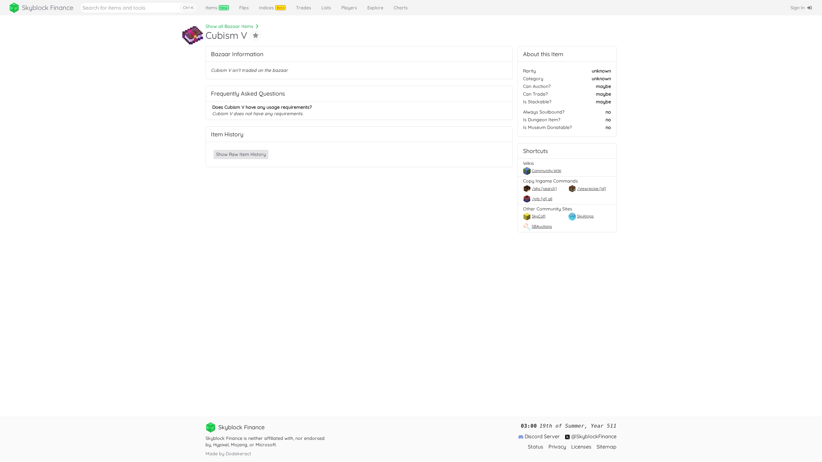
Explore (375, 8)
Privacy (557, 446)
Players (349, 8)
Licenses (581, 446)
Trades (303, 8)
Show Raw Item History (241, 154)
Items (216, 8)
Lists (326, 8)
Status (535, 446)
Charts (401, 8)
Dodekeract (238, 454)
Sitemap (606, 446)
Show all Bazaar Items (229, 26)
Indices (271, 8)
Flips (244, 8)
